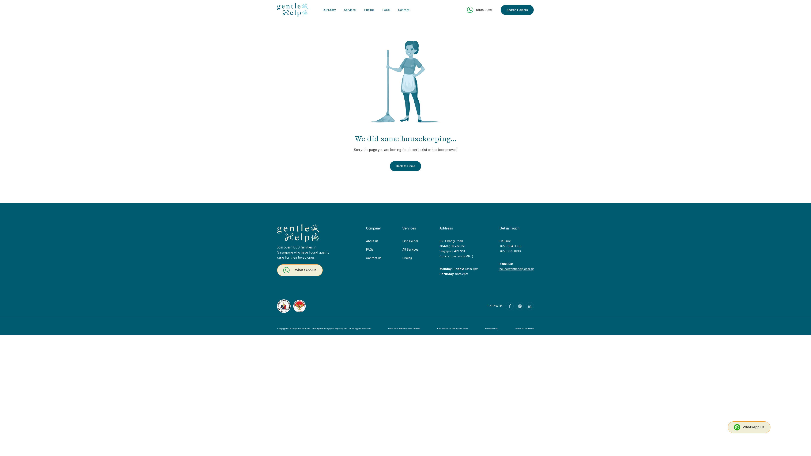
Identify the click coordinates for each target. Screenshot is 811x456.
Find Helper (410, 241)
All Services (410, 249)
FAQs (386, 10)
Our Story (329, 10)
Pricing (369, 10)
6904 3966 (484, 10)
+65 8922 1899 (510, 251)
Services (350, 10)
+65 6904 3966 (510, 246)
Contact (404, 10)
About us (372, 241)
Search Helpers (517, 10)
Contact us (373, 258)
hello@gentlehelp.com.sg (516, 269)
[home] (292, 9)
